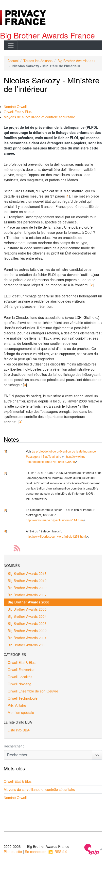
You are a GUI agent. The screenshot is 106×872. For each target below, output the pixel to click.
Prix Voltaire (17, 705)
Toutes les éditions (38, 60)
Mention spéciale (21, 712)
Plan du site (13, 851)
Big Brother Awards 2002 (27, 630)
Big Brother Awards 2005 (27, 609)
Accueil (12, 60)
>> (97, 754)
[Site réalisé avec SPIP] (93, 849)
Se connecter (35, 851)
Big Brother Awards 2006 (76, 60)
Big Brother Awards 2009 (27, 587)
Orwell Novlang (19, 683)
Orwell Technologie (22, 698)
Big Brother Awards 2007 (27, 594)
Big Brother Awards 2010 (27, 580)
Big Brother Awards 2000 (27, 644)
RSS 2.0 (60, 851)
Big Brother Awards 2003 (27, 623)
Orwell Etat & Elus (18, 111)
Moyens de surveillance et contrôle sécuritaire (39, 116)
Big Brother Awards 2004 (27, 616)
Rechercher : (14, 746)
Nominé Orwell (15, 106)
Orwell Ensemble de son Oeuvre (33, 691)
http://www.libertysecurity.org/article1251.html (56, 536)
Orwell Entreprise (21, 669)
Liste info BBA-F (20, 729)
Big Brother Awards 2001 (27, 637)
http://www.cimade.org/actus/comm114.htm (54, 520)
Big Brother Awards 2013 (27, 573)
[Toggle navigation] (11, 45)
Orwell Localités (20, 676)
